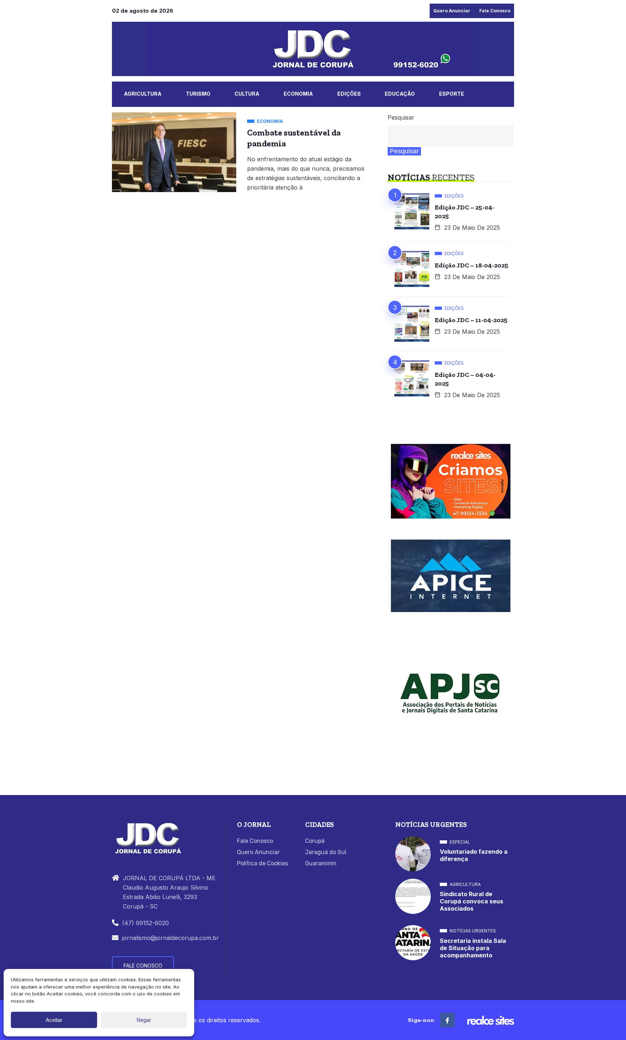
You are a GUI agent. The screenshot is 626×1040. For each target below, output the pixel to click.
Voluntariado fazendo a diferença (474, 855)
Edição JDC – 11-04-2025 (471, 320)
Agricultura (143, 94)
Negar (144, 1020)
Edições (349, 94)
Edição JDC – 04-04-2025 (465, 379)
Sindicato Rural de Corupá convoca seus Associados (471, 901)
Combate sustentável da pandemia (294, 138)
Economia (298, 94)
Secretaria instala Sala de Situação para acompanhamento (473, 948)
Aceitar (54, 1020)
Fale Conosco (494, 10)
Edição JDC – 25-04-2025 (464, 211)
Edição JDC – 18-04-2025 (471, 265)
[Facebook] (447, 1020)
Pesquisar (401, 117)
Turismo (198, 94)
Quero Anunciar (451, 10)
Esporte (451, 94)
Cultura (246, 94)
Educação (400, 94)
